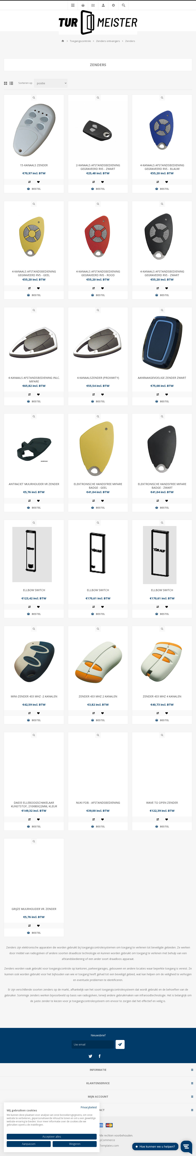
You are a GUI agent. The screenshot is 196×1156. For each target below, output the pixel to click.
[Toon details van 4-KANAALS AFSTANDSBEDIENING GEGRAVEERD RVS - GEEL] (34, 237)
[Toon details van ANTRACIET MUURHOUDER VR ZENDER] (34, 449)
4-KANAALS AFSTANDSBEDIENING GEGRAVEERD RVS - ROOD (98, 273)
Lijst (11, 83)
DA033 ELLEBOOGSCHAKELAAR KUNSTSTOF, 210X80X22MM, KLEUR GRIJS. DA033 (34, 806)
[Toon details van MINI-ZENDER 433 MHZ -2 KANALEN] (34, 662)
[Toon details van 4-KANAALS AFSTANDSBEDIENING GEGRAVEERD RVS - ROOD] (98, 237)
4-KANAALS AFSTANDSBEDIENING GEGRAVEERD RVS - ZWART (162, 273)
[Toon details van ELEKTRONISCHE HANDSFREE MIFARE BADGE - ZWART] (162, 449)
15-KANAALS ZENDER (34, 165)
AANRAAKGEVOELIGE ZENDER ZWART (162, 378)
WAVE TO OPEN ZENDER (162, 802)
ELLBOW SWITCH (34, 590)
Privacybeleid (89, 1107)
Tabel (5, 83)
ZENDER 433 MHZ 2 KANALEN (98, 696)
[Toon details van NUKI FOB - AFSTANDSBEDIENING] (98, 768)
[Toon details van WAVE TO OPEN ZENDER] (162, 768)
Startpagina (63, 41)
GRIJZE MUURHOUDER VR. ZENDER (34, 909)
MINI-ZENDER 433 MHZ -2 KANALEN (34, 696)
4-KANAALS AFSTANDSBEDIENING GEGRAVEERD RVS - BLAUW (162, 167)
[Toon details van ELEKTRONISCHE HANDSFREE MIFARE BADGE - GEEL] (98, 449)
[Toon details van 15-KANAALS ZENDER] (34, 130)
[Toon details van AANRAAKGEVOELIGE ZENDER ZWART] (162, 343)
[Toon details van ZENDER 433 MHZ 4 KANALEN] (162, 662)
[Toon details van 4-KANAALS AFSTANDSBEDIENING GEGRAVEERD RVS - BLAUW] (162, 130)
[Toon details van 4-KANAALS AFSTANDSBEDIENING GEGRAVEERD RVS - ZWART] (162, 237)
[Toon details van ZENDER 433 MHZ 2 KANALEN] (98, 662)
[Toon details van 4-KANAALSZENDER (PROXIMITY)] (98, 343)
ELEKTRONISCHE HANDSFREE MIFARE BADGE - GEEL (98, 485)
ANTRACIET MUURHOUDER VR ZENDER (34, 484)
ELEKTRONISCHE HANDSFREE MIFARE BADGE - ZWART (162, 485)
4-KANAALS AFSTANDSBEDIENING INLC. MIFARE (34, 379)
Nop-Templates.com (106, 1145)
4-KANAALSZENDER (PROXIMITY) (98, 378)
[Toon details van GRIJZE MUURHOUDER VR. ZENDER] (34, 874)
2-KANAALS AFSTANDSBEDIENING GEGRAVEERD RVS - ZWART (98, 167)
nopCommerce (105, 1140)
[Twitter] (90, 1056)
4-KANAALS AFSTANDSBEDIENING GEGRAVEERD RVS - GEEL (34, 273)
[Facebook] (99, 1056)
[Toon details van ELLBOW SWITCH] (34, 556)
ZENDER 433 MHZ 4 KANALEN (162, 696)
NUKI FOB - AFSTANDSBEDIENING (98, 802)
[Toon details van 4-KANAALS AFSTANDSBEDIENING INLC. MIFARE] (34, 343)
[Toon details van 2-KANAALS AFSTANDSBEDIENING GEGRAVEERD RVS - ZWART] (98, 130)
